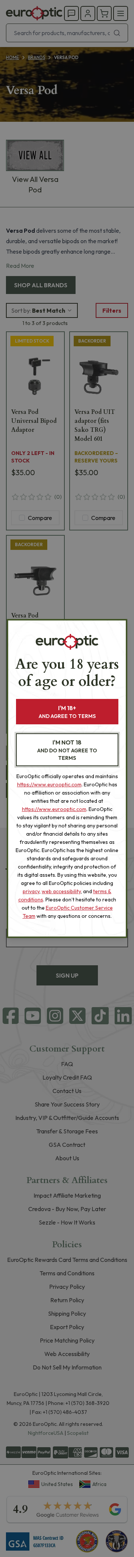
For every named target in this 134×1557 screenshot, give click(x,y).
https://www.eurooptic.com (49, 784)
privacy (31, 891)
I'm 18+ (67, 711)
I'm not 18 (67, 750)
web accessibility (61, 891)
